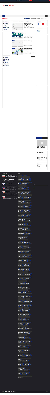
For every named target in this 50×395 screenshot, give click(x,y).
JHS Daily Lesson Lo (20, 282)
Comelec (19, 310)
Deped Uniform (19, 315)
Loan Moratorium (26, 283)
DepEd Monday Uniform (24, 310)
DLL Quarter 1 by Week (20, 229)
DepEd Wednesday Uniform (21, 314)
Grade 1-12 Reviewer (25, 193)
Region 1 (19, 364)
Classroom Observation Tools (21, 269)
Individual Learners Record (21, 337)
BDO (30, 301)
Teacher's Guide (5, 29)
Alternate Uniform (28, 300)
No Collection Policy (20, 351)
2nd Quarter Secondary (20, 297)
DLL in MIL (14, 32)
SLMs (22, 219)
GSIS (18, 324)
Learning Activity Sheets (22, 18)
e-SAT (27, 264)
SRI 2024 (29, 364)
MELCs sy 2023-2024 (28, 341)
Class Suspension (20, 309)
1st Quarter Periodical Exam (24, 183)
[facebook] (47, 2)
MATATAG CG (19, 341)
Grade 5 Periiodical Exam (20, 328)
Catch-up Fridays (25, 187)
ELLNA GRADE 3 (23, 318)
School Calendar (28, 291)
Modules (19, 219)
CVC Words (22, 306)
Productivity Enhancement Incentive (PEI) (22, 261)
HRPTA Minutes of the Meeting (41, 157)
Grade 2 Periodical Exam (20, 274)
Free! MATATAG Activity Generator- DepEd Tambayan (6, 62)
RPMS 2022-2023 (20, 291)
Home (33, 186)
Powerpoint (27, 215)
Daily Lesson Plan (20, 187)
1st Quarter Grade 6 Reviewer (21, 296)
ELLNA (18, 318)
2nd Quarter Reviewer (20, 202)
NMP (18, 183)
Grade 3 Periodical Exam (27, 274)
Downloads (19, 193)
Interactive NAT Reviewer (40, 159)
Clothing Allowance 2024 (26, 247)
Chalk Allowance (26, 256)
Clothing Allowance (20, 247)
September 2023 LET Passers (26, 211)
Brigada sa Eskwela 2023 (20, 238)
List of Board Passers (20, 283)
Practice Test (19, 359)
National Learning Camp (25, 350)
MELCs (23, 341)
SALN (22, 364)
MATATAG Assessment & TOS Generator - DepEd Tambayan (6, 61)
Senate (27, 369)
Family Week (26, 323)
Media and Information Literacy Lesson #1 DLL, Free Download (28, 49)
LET (24, 282)
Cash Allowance (27, 242)
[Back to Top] (47, 391)
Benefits (19, 196)
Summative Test (19, 192)
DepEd (24, 175)
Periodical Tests (19, 197)
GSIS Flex (22, 324)
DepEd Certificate (26, 229)
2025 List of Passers (28, 296)
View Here (30, 0)
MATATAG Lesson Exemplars (21, 188)
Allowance (19, 300)
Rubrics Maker (38, 31)
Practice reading (20, 237)
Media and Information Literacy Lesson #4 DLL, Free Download (28, 24)
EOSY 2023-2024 (26, 319)
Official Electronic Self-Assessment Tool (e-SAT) (23, 288)
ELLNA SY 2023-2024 (20, 319)
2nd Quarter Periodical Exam (21, 201)
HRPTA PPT (27, 333)
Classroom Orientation (28, 233)
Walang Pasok (19, 292)
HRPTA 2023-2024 (39, 156)
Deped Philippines (27, 270)
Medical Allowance (20, 260)
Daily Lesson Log (20, 175)
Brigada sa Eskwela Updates (21, 255)
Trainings (19, 373)
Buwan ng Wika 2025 (20, 305)
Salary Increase (19, 210)
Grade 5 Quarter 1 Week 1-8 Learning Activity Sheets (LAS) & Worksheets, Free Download (11, 197)
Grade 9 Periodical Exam (20, 278)
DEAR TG (26, 206)
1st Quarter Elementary (20, 206)
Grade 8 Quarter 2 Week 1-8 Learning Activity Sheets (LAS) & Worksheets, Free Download (36, 18)
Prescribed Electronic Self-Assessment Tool (22, 360)
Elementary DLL (27, 220)
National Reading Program (20, 242)
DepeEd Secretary (27, 314)
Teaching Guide (19, 264)
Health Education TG (26, 210)
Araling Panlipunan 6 (20, 301)
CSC (18, 306)
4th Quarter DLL (23, 196)
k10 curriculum (19, 377)
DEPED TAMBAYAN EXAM (26, 192)
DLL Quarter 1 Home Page (20, 220)
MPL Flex (22, 342)
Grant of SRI (26, 278)
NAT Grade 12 (25, 260)
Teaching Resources (20, 228)
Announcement (26, 265)
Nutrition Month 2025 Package (21, 355)
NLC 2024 (19, 346)
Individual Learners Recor (20, 336)
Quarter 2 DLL (19, 178)
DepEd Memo (27, 269)
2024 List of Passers (20, 265)
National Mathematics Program (21, 184)
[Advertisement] (34, 9)
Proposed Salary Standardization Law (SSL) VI (23, 251)
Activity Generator (39, 30)
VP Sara (24, 264)
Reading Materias (40, 164)
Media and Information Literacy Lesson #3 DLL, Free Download (28, 33)
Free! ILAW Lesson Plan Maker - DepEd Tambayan (5, 57)
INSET (18, 279)
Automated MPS (26, 301)
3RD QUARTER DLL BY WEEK (21, 233)
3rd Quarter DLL (25, 224)
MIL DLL (19, 342)
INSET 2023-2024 (39, 158)
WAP (26, 373)
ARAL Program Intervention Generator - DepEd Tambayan (6, 65)
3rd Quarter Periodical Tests (26, 197)
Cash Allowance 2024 (28, 255)
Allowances (23, 300)
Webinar (24, 292)
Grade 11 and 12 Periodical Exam (21, 327)
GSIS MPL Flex (26, 324)
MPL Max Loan (26, 342)
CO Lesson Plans (26, 305)
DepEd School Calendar (20, 270)
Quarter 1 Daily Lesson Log (21, 179)
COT (30, 305)
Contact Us (34, 187)
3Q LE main (24, 237)
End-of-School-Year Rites (20, 323)
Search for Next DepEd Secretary (21, 369)
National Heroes (19, 350)
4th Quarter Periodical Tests (21, 215)
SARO (25, 364)
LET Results (19, 211)
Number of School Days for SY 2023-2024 (22, 287)
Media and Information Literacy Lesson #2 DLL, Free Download (28, 41)
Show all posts (27, 21)
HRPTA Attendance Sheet (26, 332)
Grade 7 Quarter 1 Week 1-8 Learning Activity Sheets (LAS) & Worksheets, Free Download (11, 192)
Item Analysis (27, 337)
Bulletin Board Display (25, 246)
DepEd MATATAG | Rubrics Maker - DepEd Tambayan (6, 64)
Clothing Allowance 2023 (26, 309)
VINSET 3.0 (39, 166)
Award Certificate (26, 228)
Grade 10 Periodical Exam (27, 273)
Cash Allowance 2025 (20, 256)
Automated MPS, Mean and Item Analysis (6, 25)
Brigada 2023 (19, 246)
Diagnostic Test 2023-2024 (26, 315)
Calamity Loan (26, 306)
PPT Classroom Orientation (6, 27)
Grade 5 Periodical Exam (27, 328)
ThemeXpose (6, 392)
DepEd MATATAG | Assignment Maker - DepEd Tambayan (6, 59)
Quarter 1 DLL (27, 179)
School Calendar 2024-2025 (21, 368)
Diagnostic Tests (5, 26)
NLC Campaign (23, 346)
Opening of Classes (28, 355)
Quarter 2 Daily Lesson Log (26, 178)
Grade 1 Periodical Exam (20, 273)
